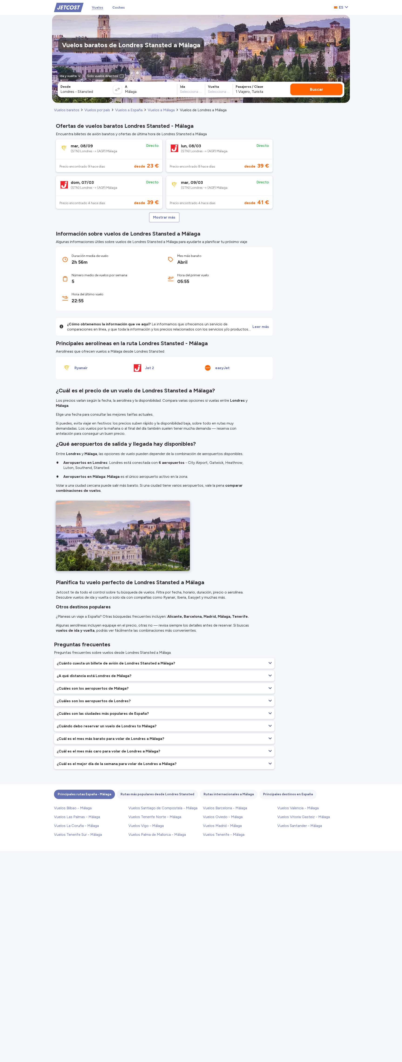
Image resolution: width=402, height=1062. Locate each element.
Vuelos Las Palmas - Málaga (77, 817)
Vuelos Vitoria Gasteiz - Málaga (303, 817)
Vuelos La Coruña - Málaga (76, 825)
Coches (118, 8)
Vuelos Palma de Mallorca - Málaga (157, 834)
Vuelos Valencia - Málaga (298, 808)
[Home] (69, 7)
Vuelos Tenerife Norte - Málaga (154, 817)
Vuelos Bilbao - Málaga (73, 808)
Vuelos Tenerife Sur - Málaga (78, 834)
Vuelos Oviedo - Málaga (223, 817)
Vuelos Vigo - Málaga (146, 825)
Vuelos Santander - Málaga (299, 825)
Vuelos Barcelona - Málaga (225, 808)
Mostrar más (164, 217)
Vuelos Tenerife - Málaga (224, 834)
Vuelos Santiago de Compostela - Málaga (163, 808)
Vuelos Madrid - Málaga (222, 825)
